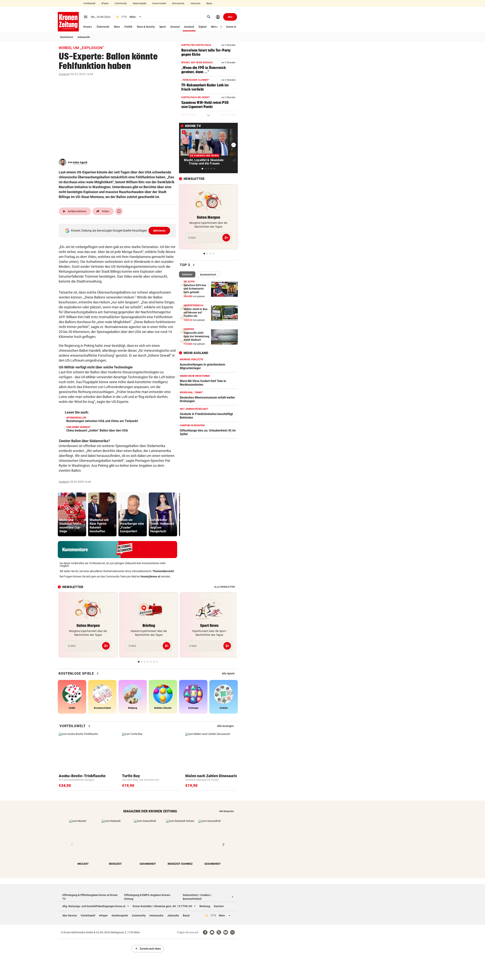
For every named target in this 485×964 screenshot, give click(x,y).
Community (121, 3)
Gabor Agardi (80, 162)
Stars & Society (146, 26)
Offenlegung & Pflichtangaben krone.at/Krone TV (90, 897)
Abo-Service (69, 915)
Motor (214, 26)
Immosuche (178, 3)
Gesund (175, 26)
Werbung (204, 906)
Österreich (103, 26)
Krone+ (87, 26)
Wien (117, 26)
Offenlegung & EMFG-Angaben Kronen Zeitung (147, 897)
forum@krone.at (150, 576)
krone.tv (231, 26)
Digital (203, 26)
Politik (128, 26)
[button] (221, 26)
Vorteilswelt (89, 3)
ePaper (105, 3)
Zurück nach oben (148, 949)
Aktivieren (159, 230)
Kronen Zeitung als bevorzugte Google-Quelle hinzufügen (118, 230)
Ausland (189, 26)
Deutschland (66, 37)
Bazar (209, 3)
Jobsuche (195, 3)
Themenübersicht (163, 571)
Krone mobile (159, 3)
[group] (72, 514)
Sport (162, 26)
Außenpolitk (83, 37)
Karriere (219, 906)
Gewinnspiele (139, 3)
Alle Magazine (226, 811)
